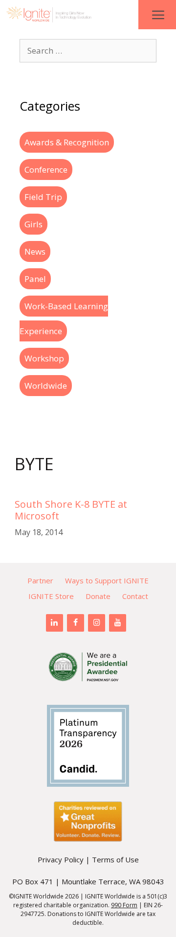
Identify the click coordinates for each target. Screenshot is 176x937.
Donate (98, 596)
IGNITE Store (51, 596)
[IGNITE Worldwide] (49, 14)
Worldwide (45, 385)
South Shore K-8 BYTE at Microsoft (71, 510)
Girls (33, 224)
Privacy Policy (61, 859)
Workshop (44, 358)
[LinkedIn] (54, 623)
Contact (135, 596)
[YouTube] (117, 623)
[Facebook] (75, 623)
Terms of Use (115, 859)
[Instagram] (96, 623)
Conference (45, 169)
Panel (35, 278)
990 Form (124, 905)
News (34, 251)
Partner (40, 580)
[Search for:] (88, 50)
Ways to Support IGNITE (107, 580)
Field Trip (43, 196)
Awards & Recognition (66, 142)
